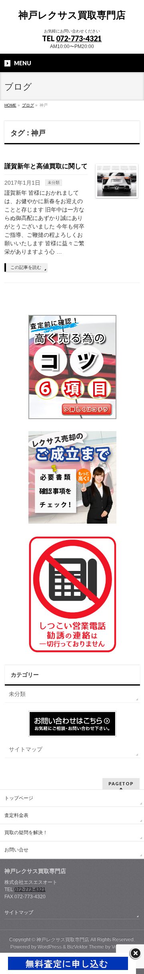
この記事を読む (25, 267)
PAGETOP (121, 783)
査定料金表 (16, 815)
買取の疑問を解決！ (26, 832)
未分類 (54, 182)
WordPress (50, 947)
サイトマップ (25, 749)
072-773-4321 (79, 38)
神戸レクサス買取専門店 (72, 15)
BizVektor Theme (85, 947)
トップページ (18, 798)
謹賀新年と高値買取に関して (46, 166)
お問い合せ (16, 850)
